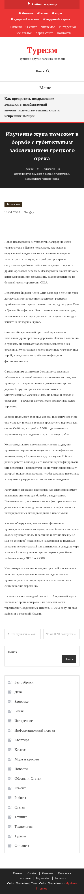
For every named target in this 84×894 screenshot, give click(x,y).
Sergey (29, 212)
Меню (45, 87)
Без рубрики (24, 682)
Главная (16, 27)
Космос (20, 749)
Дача (18, 692)
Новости (21, 769)
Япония (28, 13)
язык (44, 13)
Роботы (20, 798)
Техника (21, 817)
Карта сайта (44, 33)
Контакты (64, 33)
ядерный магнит (26, 19)
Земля (19, 711)
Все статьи (23, 33)
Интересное (68, 27)
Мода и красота (27, 759)
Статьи (20, 807)
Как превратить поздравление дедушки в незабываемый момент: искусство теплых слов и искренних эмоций (31, 107)
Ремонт (20, 788)
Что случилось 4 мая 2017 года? (26, 634)
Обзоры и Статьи (28, 778)
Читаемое (48, 27)
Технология (13, 204)
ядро (58, 13)
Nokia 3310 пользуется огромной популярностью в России (63, 634)
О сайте (31, 27)
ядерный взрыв (58, 19)
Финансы (22, 846)
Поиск (40, 71)
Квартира (22, 740)
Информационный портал (35, 730)
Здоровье (21, 701)
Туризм (42, 50)
